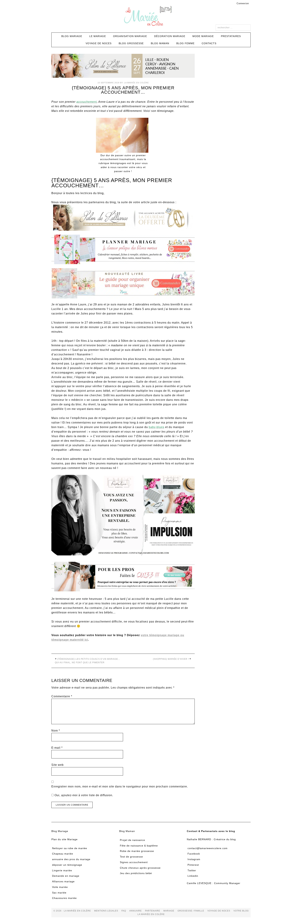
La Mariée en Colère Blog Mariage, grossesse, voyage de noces (151, 16)
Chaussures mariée (64, 898)
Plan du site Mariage (64, 839)
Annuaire (135, 911)
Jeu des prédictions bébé (136, 873)
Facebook (194, 853)
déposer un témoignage (67, 864)
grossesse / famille (191, 911)
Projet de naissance (132, 840)
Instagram (194, 859)
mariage (168, 911)
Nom (55, 730)
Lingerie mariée (62, 870)
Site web (57, 764)
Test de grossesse (131, 856)
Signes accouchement (134, 862)
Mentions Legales (106, 911)
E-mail (57, 747)
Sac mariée (59, 892)
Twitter (192, 870)
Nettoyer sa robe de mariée (69, 848)
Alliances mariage (63, 881)
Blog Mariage (59, 831)
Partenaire (152, 911)
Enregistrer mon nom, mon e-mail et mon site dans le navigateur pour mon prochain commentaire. (119, 786)
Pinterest (193, 864)
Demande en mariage (65, 875)
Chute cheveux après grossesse (140, 867)
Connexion (243, 3)
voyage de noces (218, 911)
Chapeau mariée (62, 853)
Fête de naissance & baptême (139, 845)
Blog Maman (127, 831)
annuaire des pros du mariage (71, 859)
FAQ (123, 911)
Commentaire (61, 696)
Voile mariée (60, 887)
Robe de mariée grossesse (137, 851)
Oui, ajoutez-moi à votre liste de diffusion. (83, 795)
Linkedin (193, 875)
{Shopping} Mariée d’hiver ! (171, 659)
